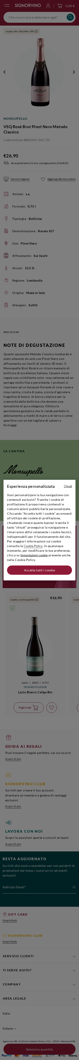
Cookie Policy (33, 546)
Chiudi (68, 486)
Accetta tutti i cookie (39, 570)
